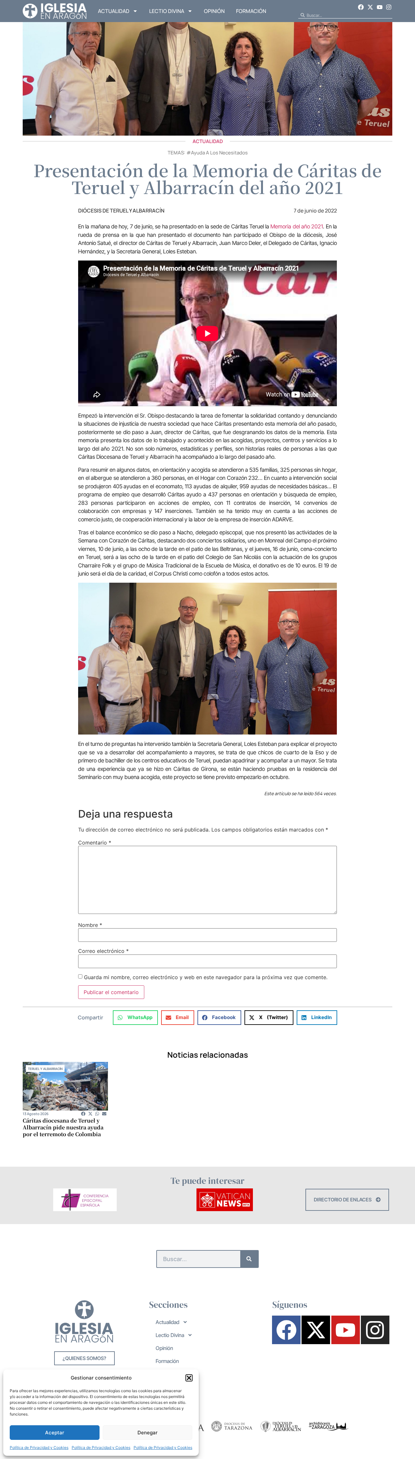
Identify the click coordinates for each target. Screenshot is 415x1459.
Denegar (147, 1432)
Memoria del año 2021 (296, 226)
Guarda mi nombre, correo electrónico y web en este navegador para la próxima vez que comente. (205, 977)
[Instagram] (388, 7)
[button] (189, 1378)
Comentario (94, 842)
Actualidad (113, 11)
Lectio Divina (166, 11)
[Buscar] (249, 1259)
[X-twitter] (370, 7)
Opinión (214, 11)
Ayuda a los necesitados (219, 152)
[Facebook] (361, 7)
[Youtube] (379, 7)
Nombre (90, 925)
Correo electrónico (103, 951)
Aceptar (54, 1432)
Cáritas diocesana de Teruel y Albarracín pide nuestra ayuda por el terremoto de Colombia (63, 1127)
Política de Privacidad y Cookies (39, 1447)
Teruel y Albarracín (45, 1069)
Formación (251, 11)
